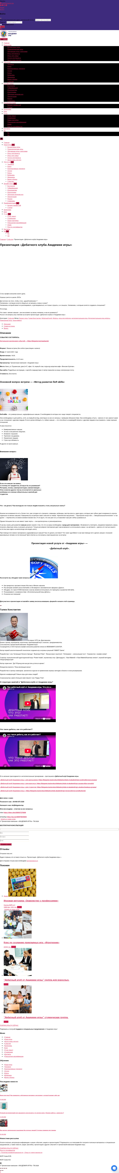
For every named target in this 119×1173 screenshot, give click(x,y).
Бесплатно (11, 86)
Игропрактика (12, 90)
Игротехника (11, 92)
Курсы (9, 73)
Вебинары (11, 75)
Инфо (9, 124)
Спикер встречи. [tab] (9, 326)
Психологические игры (15, 49)
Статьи (9, 107)
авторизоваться (32, 861)
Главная (6, 43)
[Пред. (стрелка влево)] (0, 1170)
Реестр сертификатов (14, 126)
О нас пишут (11, 116)
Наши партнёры (13, 120)
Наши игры (7, 45)
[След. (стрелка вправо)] (2, 1170)
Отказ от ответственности (32, 1152)
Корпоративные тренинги (16, 69)
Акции (2, 7)
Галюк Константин (34, 318)
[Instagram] (4, 5)
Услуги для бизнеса (14, 58)
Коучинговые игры (13, 47)
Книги (9, 66)
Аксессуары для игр (14, 60)
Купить (6, 984)
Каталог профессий (14, 105)
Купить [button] (19, 907)
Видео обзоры (12, 79)
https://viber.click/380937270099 (15, 812)
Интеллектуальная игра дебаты (99, 318)
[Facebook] (0, 5)
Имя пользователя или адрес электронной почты (17, 20)
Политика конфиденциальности (11, 1152)
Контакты (7, 128)
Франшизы (11, 77)
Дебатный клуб (47, 318)
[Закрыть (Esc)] (6, 1168)
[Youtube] (2, 5)
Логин (2, 27)
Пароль (3, 22)
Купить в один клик (8, 819)
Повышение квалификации (16, 122)
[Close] (0, 18)
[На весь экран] (2, 1168)
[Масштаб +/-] (0, 1168)
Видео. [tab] (6, 328)
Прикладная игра (6, 320)
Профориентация (10, 103)
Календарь (7, 109)
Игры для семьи (13, 56)
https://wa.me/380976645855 (17, 817)
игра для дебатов (65, 318)
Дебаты (55, 318)
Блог (5, 111)
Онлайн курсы (8, 84)
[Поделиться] (4, 1168)
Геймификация (12, 88)
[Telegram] (6, 5)
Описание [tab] (7, 324)
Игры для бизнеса (13, 54)
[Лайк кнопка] (0, 605)
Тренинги (10, 64)
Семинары (11, 101)
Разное (9, 98)
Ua (8, 135)
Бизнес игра (23, 318)
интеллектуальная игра (79, 318)
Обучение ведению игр (15, 94)
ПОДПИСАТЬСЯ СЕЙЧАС (9, 1025)
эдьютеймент (17, 320)
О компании (11, 118)
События (10, 81)
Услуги (9, 71)
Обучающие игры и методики (17, 51)
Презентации (12, 96)
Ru (5, 131)
